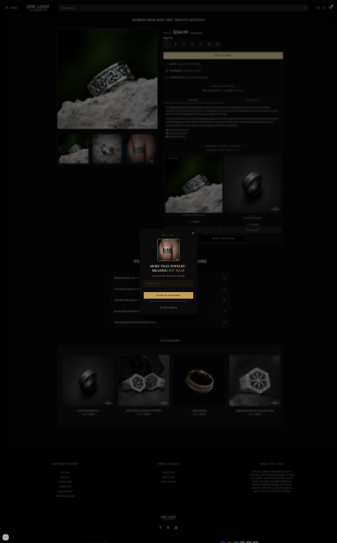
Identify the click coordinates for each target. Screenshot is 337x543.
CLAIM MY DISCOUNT (168, 295)
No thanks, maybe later (168, 307)
